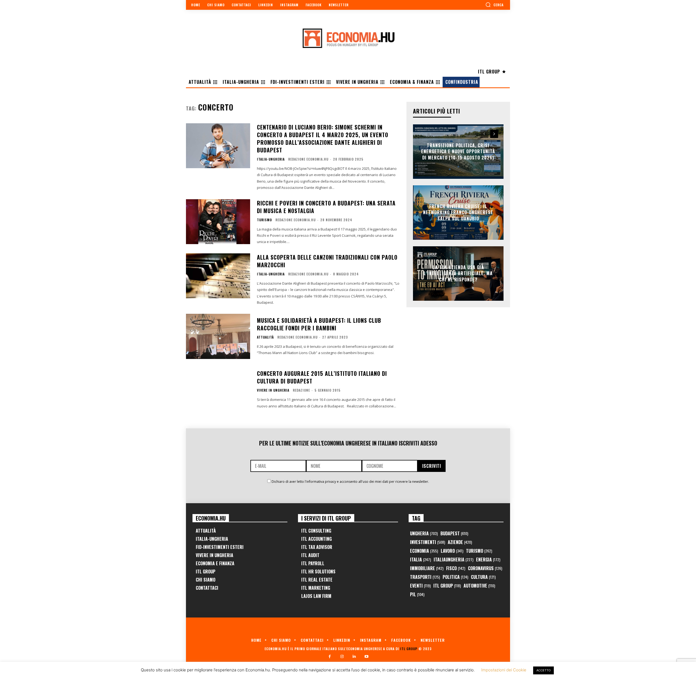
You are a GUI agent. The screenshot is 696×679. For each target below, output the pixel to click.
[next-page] (494, 134)
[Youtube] (366, 656)
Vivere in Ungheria (273, 390)
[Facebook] (329, 656)
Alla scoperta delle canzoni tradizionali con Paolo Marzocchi (327, 261)
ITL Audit (310, 555)
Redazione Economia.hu (308, 159)
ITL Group (205, 571)
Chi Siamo (205, 579)
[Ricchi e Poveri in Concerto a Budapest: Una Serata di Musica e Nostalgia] (218, 221)
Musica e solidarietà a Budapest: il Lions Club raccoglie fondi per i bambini (319, 324)
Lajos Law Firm (316, 596)
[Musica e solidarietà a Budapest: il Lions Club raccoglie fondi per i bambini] (218, 336)
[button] (494, 4)
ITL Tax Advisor (316, 547)
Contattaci (207, 588)
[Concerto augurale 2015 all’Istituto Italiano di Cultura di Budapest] (218, 389)
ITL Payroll (312, 563)
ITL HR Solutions (318, 571)
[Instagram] (342, 656)
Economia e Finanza (215, 563)
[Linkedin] (354, 656)
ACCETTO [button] (543, 670)
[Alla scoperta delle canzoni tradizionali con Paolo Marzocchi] (218, 275)
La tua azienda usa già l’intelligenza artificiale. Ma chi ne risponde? (458, 273)
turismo (264, 220)
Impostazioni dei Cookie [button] (503, 669)
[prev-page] (484, 134)
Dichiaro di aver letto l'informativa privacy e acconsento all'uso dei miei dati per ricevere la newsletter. (350, 481)
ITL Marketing (315, 588)
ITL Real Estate (317, 579)
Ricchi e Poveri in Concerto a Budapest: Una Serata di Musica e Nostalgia (326, 207)
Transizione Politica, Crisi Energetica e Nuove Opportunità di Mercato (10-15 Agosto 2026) (458, 151)
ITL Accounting (316, 539)
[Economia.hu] (348, 38)
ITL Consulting (316, 530)
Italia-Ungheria (271, 159)
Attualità (265, 337)
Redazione (301, 390)
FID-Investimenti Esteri (220, 547)
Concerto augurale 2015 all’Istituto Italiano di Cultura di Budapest (322, 377)
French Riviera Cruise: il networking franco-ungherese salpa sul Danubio (458, 212)
